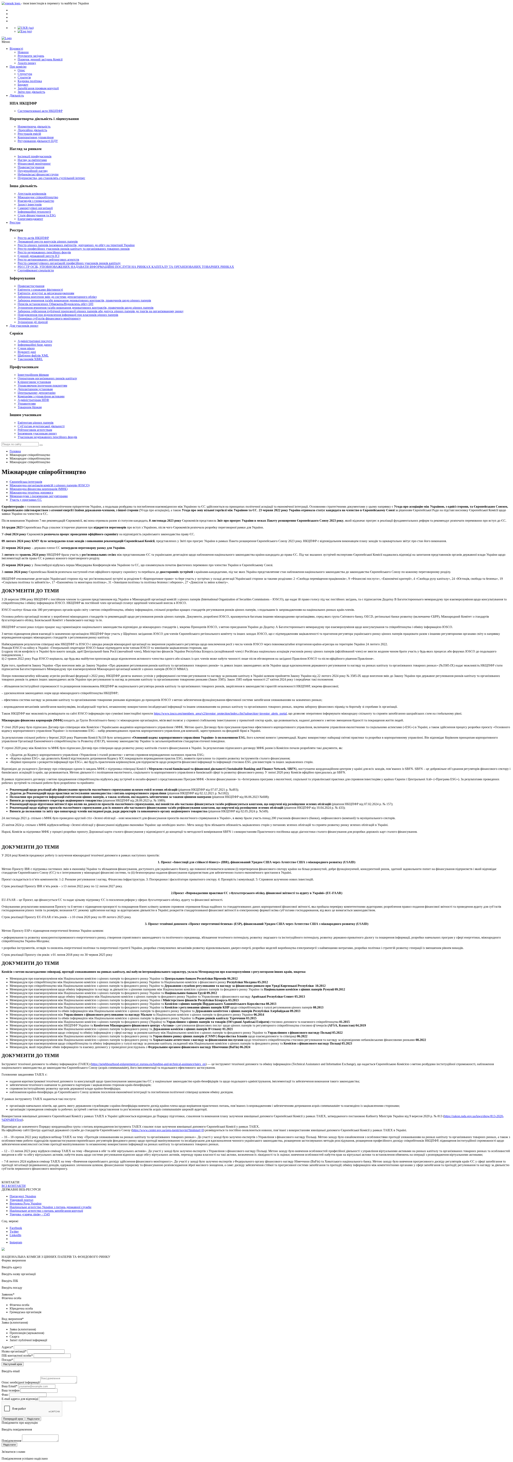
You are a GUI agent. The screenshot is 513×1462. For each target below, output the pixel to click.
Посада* (7, 1359)
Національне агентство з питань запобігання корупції (46, 1210)
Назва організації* (14, 1351)
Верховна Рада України (25, 1203)
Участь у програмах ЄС (26, 499)
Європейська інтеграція (26, 481)
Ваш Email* (9, 1386)
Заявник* (8, 1294)
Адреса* (7, 1347)
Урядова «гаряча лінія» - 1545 (30, 1214)
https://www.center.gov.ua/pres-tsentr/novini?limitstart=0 (167, 1130)
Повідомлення (11, 1440)
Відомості (16, 48)
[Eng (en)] (25, 31)
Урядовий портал (21, 1200)
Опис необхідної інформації (21, 1382)
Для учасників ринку (24, 325)
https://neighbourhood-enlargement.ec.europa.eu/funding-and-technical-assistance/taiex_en (148, 1064)
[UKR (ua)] (26, 27)
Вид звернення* (13, 1319)
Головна (15, 451)
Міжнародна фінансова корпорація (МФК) (39, 489)
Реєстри (15, 222)
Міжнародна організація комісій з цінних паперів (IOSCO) (50, 485)
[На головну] (256, 38)
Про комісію (18, 66)
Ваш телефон (11, 1390)
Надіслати (33, 1418)
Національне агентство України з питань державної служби (50, 1207)
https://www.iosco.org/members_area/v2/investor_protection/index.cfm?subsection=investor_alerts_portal (220, 713)
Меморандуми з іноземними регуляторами (39, 496)
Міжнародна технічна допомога (31, 492)
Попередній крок (13, 1418)
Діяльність (17, 95)
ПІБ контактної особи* (17, 1355)
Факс (5, 1394)
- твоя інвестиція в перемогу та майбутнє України (55, 3)
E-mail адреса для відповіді (20, 1398)
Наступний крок (12, 1364)
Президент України (23, 1196)
